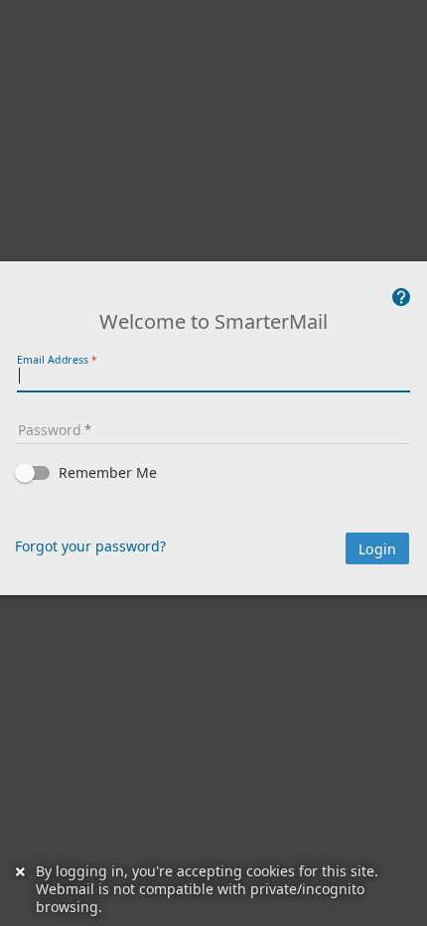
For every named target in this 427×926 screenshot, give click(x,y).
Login (377, 549)
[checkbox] (213, 473)
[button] (213, 473)
